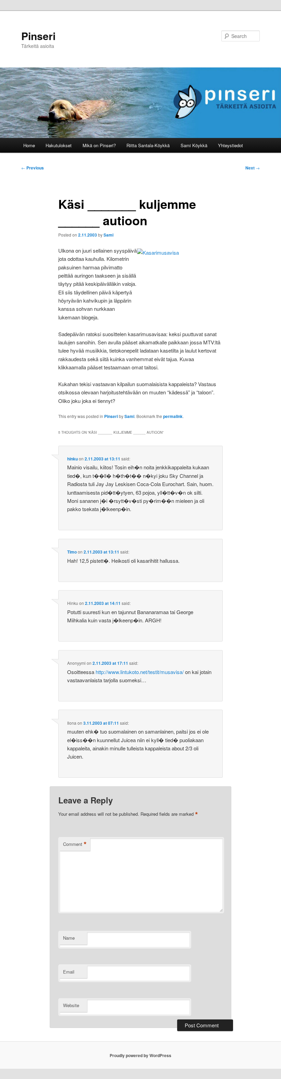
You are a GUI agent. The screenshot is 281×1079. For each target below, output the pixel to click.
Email (68, 971)
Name (69, 938)
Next (252, 168)
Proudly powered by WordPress (140, 1055)
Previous (32, 168)
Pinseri (38, 35)
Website (71, 1005)
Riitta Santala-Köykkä (148, 145)
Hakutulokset (59, 145)
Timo (72, 552)
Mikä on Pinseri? (99, 145)
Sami (108, 235)
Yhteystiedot (230, 145)
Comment (75, 844)
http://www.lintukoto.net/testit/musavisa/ (140, 671)
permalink (173, 416)
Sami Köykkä (194, 145)
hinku (72, 459)
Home (29, 145)
